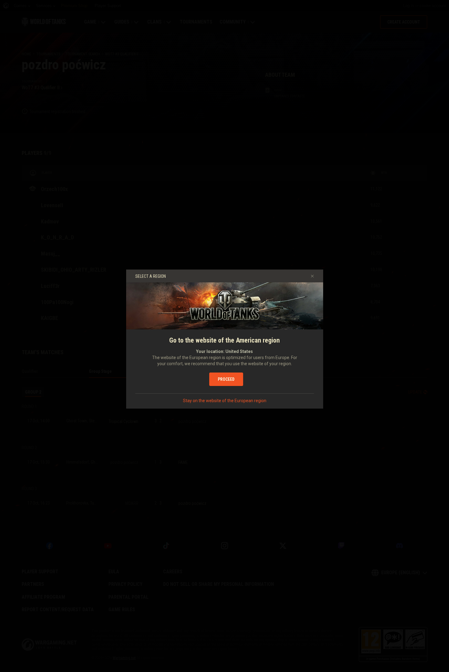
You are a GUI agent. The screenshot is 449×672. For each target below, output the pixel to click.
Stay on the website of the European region (224, 400)
